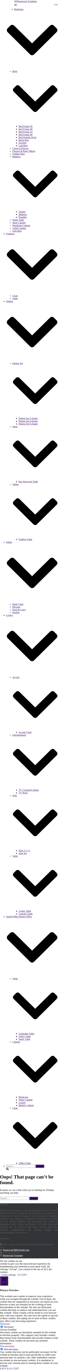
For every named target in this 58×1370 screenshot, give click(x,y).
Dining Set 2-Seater (28, 418)
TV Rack (23, 792)
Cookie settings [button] (8, 1274)
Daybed (22, 143)
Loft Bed (23, 145)
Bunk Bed (24, 140)
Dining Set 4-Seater (28, 421)
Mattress (23, 214)
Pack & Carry (19, 609)
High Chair (17, 604)
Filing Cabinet (25, 1100)
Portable (23, 217)
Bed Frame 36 (25, 126)
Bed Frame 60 (25, 134)
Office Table (25, 1036)
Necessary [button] (5, 1324)
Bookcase (23, 1097)
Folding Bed (18, 154)
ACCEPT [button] (22, 1274)
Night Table (18, 220)
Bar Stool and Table (28, 481)
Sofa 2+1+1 (24, 850)
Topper (22, 211)
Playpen (16, 607)
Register (10, 3)
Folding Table (25, 539)
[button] (32, 68)
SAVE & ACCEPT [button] (9, 1368)
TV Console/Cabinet (29, 790)
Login (9, 6)
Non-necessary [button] (7, 1346)
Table (15, 298)
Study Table (24, 1039)
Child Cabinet (19, 228)
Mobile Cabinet (26, 1105)
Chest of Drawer (20, 148)
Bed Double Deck (27, 137)
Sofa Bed (16, 231)
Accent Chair (25, 732)
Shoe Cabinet (19, 222)
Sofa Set (23, 853)
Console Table (26, 914)
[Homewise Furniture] (25, 1)
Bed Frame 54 (25, 132)
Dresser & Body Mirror (23, 151)
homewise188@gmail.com (16, 1250)
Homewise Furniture (13, 1255)
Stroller (15, 612)
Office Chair (25, 1163)
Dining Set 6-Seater (28, 424)
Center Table (25, 911)
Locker (22, 1102)
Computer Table (26, 1033)
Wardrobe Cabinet (21, 225)
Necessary (9, 1327)
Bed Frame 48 (25, 129)
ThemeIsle (53, 1261)
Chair (15, 295)
